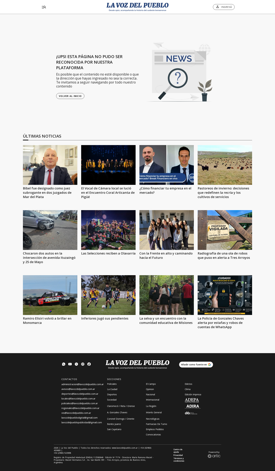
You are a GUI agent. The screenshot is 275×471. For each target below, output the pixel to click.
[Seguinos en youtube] (70, 364)
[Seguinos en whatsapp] (63, 364)
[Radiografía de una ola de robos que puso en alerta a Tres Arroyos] (225, 230)
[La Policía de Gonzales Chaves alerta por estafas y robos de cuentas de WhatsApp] (225, 295)
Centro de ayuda (177, 450)
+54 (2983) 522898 (62, 453)
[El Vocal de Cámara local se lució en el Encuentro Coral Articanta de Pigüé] (108, 165)
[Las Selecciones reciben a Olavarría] (108, 230)
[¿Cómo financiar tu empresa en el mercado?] (166, 165)
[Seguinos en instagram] (83, 364)
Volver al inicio (70, 96)
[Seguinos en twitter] (76, 364)
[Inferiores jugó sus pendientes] (108, 295)
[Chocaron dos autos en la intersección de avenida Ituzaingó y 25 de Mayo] (50, 230)
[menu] (71, 7)
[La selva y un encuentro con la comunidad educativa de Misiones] (166, 295)
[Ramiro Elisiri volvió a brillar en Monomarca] (50, 295)
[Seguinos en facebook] (89, 364)
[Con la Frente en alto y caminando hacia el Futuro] (166, 230)
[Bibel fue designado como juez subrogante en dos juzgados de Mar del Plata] (50, 165)
